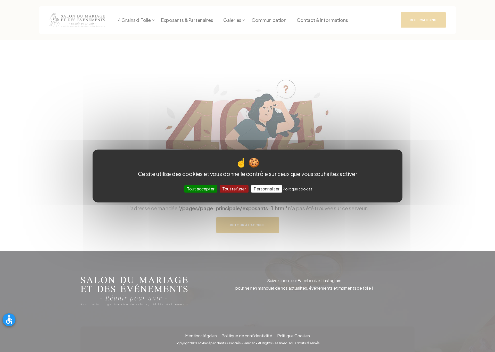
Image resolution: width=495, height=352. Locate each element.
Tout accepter (200, 188)
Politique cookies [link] (297, 189)
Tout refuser (234, 188)
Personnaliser (266, 188)
